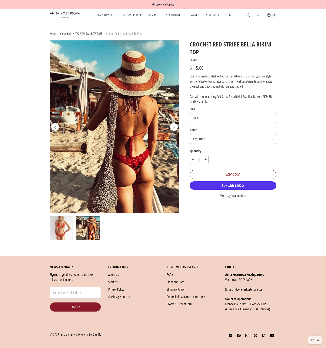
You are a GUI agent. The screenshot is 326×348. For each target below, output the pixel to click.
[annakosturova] (65, 15)
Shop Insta (212, 15)
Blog (228, 15)
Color (193, 130)
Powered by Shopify (89, 334)
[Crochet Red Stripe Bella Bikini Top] (114, 126)
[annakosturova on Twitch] (264, 335)
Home (53, 34)
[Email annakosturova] (230, 335)
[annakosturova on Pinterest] (255, 335)
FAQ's (170, 274)
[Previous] (55, 127)
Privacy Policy (116, 289)
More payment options (233, 195)
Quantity (195, 150)
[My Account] (258, 14)
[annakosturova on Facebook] (239, 335)
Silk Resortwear (132, 15)
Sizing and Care (175, 282)
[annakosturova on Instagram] (247, 335)
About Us (113, 274)
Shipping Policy (176, 289)
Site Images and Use (119, 296)
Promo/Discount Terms (180, 304)
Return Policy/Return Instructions (186, 296)
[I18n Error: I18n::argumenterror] (61, 228)
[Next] (174, 127)
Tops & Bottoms (172, 15)
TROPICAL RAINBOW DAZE (88, 34)
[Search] (248, 14)
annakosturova (68, 334)
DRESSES (152, 15)
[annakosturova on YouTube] (272, 335)
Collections (65, 34)
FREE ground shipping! (163, 4)
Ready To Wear (105, 15)
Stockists (113, 282)
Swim (194, 15)
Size (192, 109)
